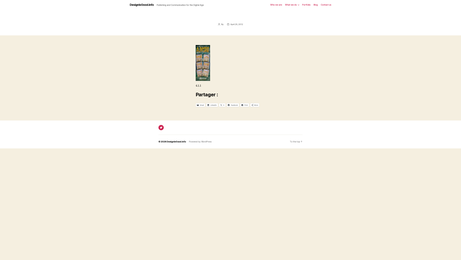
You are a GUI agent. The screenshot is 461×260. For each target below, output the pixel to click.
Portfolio (306, 4)
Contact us (326, 4)
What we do (291, 4)
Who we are (276, 4)
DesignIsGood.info (142, 4)
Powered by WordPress (200, 141)
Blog (316, 4)
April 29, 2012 (236, 24)
